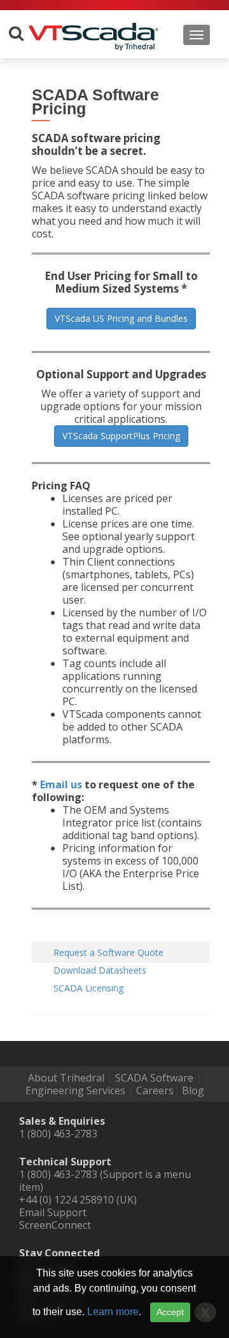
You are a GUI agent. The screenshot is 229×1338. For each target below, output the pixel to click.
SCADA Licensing (88, 988)
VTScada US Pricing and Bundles (121, 318)
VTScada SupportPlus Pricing (121, 436)
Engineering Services (75, 1090)
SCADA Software (154, 1078)
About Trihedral (66, 1078)
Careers (155, 1090)
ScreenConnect (55, 1225)
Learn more (113, 1311)
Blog (193, 1090)
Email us (61, 785)
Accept (170, 1312)
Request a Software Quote (108, 952)
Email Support (53, 1212)
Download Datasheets (99, 970)
